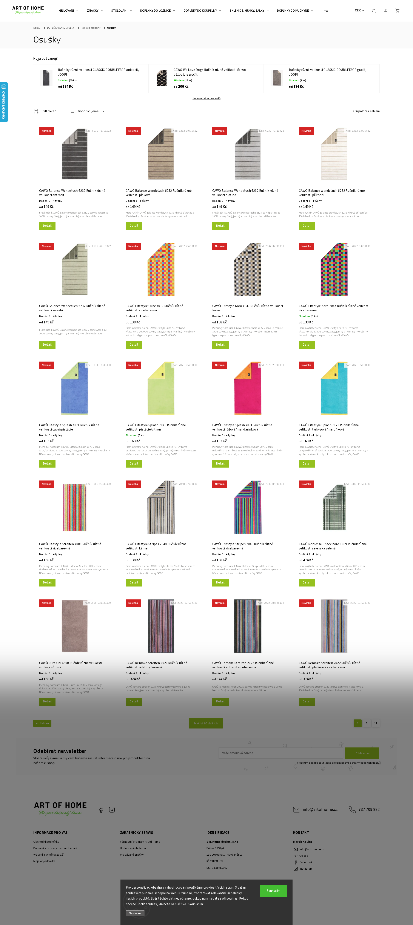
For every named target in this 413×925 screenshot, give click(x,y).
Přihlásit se (362, 753)
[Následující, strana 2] (367, 723)
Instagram (112, 809)
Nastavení (135, 913)
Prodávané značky (132, 855)
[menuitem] (68, 11)
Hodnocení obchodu (133, 848)
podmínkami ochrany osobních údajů (356, 763)
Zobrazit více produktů (206, 98)
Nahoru (44, 723)
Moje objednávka (44, 861)
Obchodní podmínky (46, 842)
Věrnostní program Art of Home (140, 842)
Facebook (101, 809)
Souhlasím (273, 891)
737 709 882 (369, 809)
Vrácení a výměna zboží (48, 855)
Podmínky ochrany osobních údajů (55, 848)
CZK (358, 10)
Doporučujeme (88, 111)
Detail (47, 225)
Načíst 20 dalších (206, 723)
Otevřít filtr (44, 111)
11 (375, 723)
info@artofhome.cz (320, 809)
